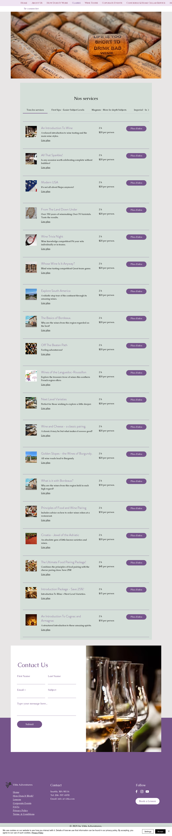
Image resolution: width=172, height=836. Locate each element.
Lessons (17, 799)
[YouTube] (147, 791)
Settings (147, 831)
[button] (136, 128)
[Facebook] (137, 791)
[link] (35, 109)
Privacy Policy (37, 832)
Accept (160, 831)
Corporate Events (22, 803)
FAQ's (16, 806)
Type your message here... (32, 703)
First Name (23, 676)
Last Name (54, 676)
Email (20, 690)
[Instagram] (142, 791)
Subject (52, 690)
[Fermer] (168, 831)
